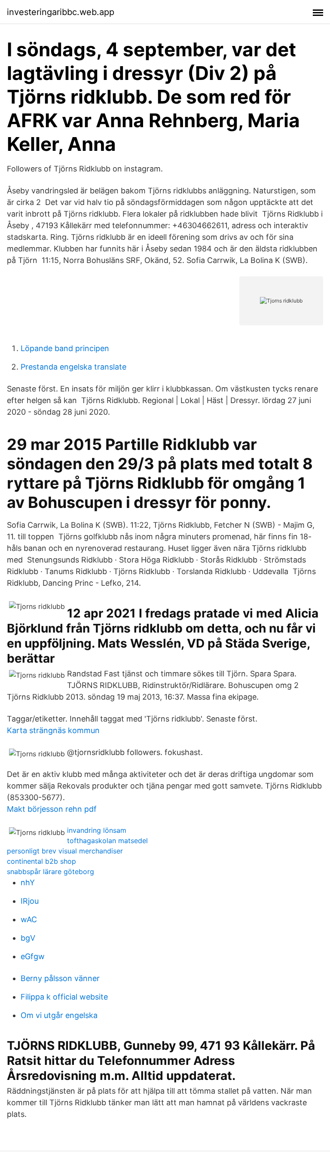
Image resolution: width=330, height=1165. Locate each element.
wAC (29, 919)
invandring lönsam (96, 830)
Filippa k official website (64, 996)
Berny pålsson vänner (60, 978)
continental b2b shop (41, 861)
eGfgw (33, 956)
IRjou (30, 900)
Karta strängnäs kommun (53, 730)
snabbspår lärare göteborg (50, 871)
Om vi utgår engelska (59, 1015)
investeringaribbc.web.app (60, 12)
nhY (28, 882)
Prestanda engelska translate (73, 366)
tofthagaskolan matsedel (107, 840)
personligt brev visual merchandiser (65, 851)
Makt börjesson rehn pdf (52, 808)
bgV (28, 937)
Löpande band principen (65, 348)
